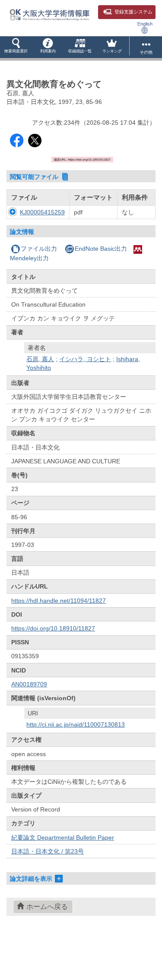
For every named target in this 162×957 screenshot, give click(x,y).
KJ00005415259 (42, 212)
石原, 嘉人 (40, 359)
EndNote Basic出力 (101, 248)
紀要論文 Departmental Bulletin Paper (62, 837)
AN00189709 (29, 684)
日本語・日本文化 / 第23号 (47, 851)
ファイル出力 (39, 248)
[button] (16, 47)
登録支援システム (133, 11)
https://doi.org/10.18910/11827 (53, 628)
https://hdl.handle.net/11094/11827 (58, 600)
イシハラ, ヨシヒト (85, 359)
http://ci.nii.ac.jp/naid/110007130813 (75, 724)
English (144, 23)
